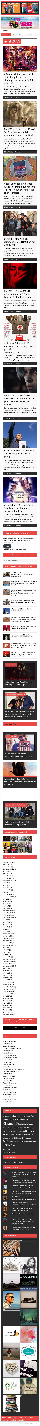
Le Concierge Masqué (10, 1057)
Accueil (4, 1417)
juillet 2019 (6, 901)
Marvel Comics (23, 1135)
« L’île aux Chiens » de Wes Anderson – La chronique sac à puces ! (19, 346)
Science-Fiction (14, 1141)
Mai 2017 (6, 952)
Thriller (7, 1144)
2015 (5, 1116)
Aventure (18, 1116)
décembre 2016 (8, 959)
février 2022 (7, 867)
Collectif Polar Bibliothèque (12, 1048)
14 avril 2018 (8, 311)
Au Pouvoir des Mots (10, 1041)
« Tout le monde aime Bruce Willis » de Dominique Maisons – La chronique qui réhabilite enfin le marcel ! (19, 188)
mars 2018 (6, 931)
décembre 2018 (8, 910)
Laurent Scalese (7, 1131)
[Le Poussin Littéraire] (28, 1334)
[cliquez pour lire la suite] (22, 93)
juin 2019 (6, 904)
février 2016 (7, 982)
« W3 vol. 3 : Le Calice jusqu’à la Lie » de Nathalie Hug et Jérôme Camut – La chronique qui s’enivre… (23, 654)
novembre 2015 (8, 989)
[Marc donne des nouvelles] (11, 1248)
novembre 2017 (8, 940)
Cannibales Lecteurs (9, 1046)
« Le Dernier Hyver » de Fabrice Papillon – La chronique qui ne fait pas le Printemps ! (23, 601)
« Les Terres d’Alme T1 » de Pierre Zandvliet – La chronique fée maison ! (22, 636)
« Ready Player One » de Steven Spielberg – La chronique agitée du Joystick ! (19, 508)
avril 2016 (6, 977)
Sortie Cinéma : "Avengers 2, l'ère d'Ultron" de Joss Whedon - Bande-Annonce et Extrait (22, 1221)
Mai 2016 (6, 975)
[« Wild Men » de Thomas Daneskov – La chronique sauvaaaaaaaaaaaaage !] (14, 840)
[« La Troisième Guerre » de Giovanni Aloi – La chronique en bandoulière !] (28, 840)
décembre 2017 (8, 938)
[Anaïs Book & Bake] (28, 1317)
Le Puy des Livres (8, 1062)
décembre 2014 (8, 1014)
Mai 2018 (6, 927)
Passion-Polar (7, 1081)
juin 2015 (6, 1000)
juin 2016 (6, 973)
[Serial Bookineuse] (28, 1351)
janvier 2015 (7, 1012)
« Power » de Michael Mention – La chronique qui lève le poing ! (19, 453)
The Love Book (8, 1097)
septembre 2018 (8, 917)
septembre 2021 (8, 869)
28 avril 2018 (8, 152)
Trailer (13, 1145)
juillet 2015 (6, 998)
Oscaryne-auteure (9, 1076)
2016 (8, 1116)
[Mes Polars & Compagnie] (28, 1386)
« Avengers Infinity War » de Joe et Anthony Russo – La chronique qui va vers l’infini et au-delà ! (20, 78)
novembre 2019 (8, 892)
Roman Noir (20, 1138)
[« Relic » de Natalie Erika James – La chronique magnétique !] (28, 852)
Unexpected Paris (9, 1101)
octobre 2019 (7, 894)
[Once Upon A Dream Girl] (11, 1351)
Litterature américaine (18, 1131)
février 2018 (7, 934)
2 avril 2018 (7, 473)
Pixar (9, 1138)
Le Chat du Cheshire (9, 1055)
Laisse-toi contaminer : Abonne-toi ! (17, 533)
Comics (5, 1128)
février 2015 (7, 1010)
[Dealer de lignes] (11, 1368)
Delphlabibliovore (8, 1051)
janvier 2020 (7, 890)
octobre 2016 (7, 964)
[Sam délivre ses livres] (11, 1265)
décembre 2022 (8, 862)
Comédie (10, 1128)
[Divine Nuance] (28, 1265)
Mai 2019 (6, 906)
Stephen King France (10, 1094)
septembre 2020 (8, 880)
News (9, 1417)
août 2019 (6, 899)
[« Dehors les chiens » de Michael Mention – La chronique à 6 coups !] (6, 852)
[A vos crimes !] (28, 1282)
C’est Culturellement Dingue (18, 1420)
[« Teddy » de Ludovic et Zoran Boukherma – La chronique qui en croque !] (6, 846)
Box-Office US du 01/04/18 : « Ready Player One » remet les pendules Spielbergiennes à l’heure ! (19, 400)
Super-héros (32, 1141)
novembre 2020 (8, 876)
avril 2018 (6, 929)
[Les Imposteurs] (11, 1299)
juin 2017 (6, 950)
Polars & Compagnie (9, 1083)
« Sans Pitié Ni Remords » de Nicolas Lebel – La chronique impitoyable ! (23, 627)
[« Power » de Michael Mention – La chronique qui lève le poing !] (6, 612)
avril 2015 (6, 1005)
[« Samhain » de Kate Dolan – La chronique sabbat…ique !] (20, 678)
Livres (14, 1417)
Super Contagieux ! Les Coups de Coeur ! (18, 566)
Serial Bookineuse (8, 1090)
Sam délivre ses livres (10, 1087)
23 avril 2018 (8, 207)
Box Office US (21, 1119)
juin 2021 (6, 871)
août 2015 (6, 996)
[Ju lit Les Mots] (11, 1334)
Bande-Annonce (26, 1116)
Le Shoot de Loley (8, 1067)
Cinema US (10, 1123)
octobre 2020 (7, 878)
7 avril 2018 (7, 419)
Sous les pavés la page (10, 1092)
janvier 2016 (7, 984)
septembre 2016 (8, 966)
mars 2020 (6, 887)
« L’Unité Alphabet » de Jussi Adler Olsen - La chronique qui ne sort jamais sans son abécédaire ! (24, 1174)
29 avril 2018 (8, 97)
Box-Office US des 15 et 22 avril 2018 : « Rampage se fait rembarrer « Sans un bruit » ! (19, 132)
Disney (16, 1128)
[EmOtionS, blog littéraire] (28, 1403)
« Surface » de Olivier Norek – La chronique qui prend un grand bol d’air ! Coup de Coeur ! (24, 583)
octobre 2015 (7, 991)
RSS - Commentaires (9, 1152)
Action (13, 1116)
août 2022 (6, 864)
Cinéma (20, 1124)
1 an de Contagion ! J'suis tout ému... (23, 1214)
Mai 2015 (6, 1003)
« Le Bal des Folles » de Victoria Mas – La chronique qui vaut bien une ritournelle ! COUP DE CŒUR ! (23, 574)
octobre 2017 (7, 943)
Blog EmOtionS (8, 1044)
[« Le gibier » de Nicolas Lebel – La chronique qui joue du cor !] (20, 750)
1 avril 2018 (7, 525)
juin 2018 (6, 924)
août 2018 (6, 920)
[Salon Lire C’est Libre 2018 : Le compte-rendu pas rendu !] (20, 818)
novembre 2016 (8, 961)
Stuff (31, 1417)
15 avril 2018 (8, 259)
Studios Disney (24, 1141)
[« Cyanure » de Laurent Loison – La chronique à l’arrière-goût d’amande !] (11, 8)
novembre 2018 (8, 913)
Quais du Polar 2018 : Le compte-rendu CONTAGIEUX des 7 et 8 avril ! (19, 241)
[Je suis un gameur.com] (11, 1316)
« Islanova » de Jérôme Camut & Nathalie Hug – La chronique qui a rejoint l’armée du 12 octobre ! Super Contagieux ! (24, 619)
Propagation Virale (11, 724)
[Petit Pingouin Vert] (11, 1386)
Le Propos (5, 1420)
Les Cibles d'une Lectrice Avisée (13, 1069)
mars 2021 (6, 873)
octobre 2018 (7, 915)
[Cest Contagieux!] (20, 23)
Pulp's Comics (7, 1085)
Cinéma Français (28, 1124)
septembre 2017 (8, 945)
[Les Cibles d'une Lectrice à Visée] (28, 1299)
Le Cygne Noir (7, 1060)
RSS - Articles (7, 1150)
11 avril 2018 (8, 363)
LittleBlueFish (7, 1074)
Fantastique (23, 1127)
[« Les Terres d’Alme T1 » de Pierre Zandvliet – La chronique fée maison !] (6, 638)
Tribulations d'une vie (10, 1099)
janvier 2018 (7, 936)
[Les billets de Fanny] (11, 1403)
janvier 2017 (7, 957)
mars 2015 (6, 1007)
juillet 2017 (6, 947)
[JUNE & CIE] (28, 1368)
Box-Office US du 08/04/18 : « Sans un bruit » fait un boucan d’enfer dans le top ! (18, 294)
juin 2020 (6, 885)
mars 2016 (6, 980)
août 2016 (6, 968)
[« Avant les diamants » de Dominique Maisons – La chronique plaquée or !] (14, 852)
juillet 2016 (6, 970)
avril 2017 (6, 954)
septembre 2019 (8, 897)
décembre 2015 (8, 987)
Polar (13, 1138)
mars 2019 (6, 908)
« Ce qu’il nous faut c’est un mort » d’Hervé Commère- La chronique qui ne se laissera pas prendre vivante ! (23, 645)
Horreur (31, 1128)
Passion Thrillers (8, 1078)
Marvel (14, 1135)
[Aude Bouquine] (28, 1248)
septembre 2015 (8, 994)
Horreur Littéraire (8, 1053)
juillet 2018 (6, 922)
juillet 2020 (6, 883)
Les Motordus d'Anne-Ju (11, 1071)
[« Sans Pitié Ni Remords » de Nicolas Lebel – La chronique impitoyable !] (6, 630)
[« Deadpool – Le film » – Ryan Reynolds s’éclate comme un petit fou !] (20, 774)
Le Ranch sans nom (9, 1064)
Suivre (7, 546)
